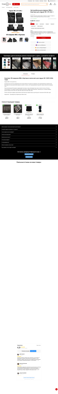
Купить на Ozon (41, 42)
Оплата (45, 0)
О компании (30, 0)
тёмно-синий (33, 26)
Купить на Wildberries (41, 45)
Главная (3, 7)
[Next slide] (27, 23)
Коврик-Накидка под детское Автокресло (40, 114)
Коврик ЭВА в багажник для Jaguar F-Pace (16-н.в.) (29, 115)
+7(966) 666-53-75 (52, 0)
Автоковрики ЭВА (9, 7)
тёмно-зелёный (39, 26)
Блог (34, 0)
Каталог (17, 4)
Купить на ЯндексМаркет (41, 47)
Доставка (41, 0)
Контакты (37, 0)
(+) (43, 33)
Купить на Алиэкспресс (41, 50)
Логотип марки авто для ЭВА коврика (18, 114)
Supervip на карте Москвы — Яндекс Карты (29, 379)
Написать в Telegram (29, 154)
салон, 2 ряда (16, 7)
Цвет (31, 22)
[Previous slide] (3, 23)
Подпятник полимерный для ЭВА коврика (7, 114)
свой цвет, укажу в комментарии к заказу (37, 28)
